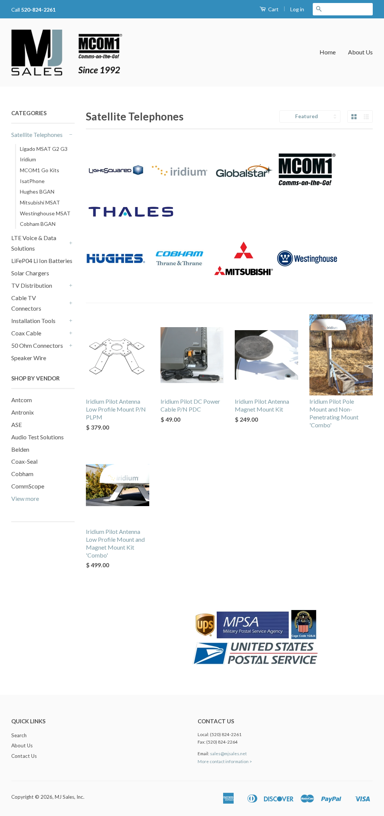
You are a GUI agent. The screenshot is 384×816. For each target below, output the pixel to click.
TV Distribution (31, 285)
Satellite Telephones (37, 134)
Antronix (22, 412)
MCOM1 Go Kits (39, 170)
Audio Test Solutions (37, 436)
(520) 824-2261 (226, 734)
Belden (20, 449)
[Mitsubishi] (243, 286)
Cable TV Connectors (26, 303)
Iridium (28, 159)
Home (328, 52)
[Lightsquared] (117, 198)
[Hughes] (117, 286)
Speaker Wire (28, 357)
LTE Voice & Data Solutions (33, 243)
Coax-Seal (24, 461)
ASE (16, 424)
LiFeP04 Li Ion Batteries (41, 260)
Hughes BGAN (37, 191)
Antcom (21, 399)
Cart (273, 9)
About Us (360, 52)
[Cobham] (180, 286)
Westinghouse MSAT (45, 213)
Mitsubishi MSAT (40, 202)
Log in (297, 9)
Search (19, 735)
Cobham (22, 473)
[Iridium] (180, 198)
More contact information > (225, 761)
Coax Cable (26, 333)
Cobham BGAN (38, 224)
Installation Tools (33, 320)
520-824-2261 (38, 9)
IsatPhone (32, 181)
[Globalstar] (243, 198)
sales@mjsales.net (228, 753)
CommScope (27, 486)
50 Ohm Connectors (37, 345)
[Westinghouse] (306, 286)
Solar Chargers (30, 273)
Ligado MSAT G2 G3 (44, 149)
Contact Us (24, 756)
